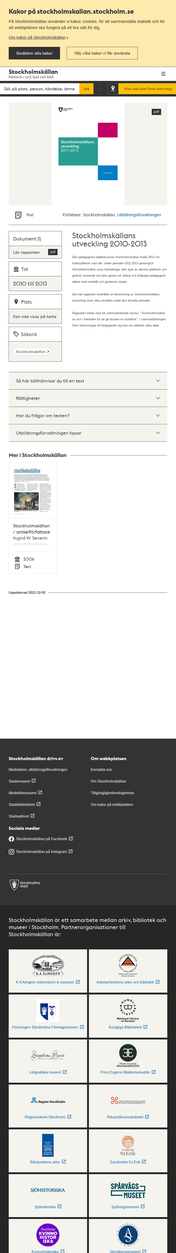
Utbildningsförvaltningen (139, 215)
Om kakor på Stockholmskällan (37, 37)
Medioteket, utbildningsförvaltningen (38, 770)
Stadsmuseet (19, 781)
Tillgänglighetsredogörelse (112, 793)
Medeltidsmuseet (22, 793)
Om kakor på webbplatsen (112, 805)
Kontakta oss (101, 770)
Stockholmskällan (30, 351)
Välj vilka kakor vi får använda (102, 53)
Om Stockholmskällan (108, 781)
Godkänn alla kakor (34, 53)
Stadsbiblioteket (22, 805)
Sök (86, 88)
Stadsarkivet (19, 816)
